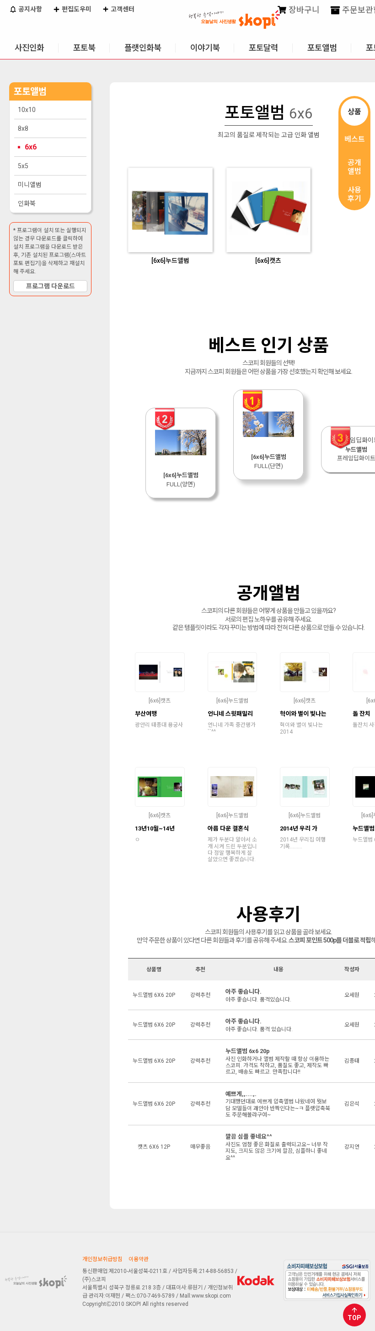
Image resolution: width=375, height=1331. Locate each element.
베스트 (354, 139)
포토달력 (263, 48)
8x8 (23, 128)
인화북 (27, 203)
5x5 (23, 166)
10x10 (27, 109)
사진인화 (29, 48)
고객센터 (121, 9)
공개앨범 (354, 167)
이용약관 (139, 1259)
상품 (354, 111)
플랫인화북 (142, 48)
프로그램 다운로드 (50, 286)
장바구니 (303, 10)
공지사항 (29, 9)
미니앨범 (30, 184)
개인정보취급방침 (102, 1259)
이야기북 (205, 48)
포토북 (84, 48)
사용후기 (354, 194)
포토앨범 (322, 48)
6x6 (31, 147)
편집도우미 (75, 9)
